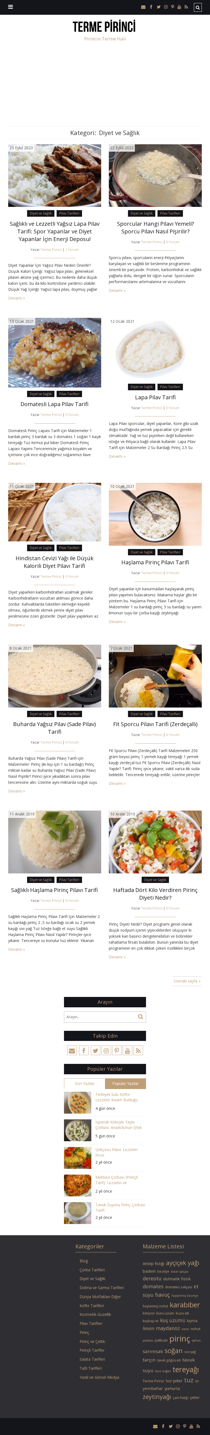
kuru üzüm (165, 1313)
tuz (188, 1380)
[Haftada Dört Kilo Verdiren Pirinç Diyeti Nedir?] (155, 841)
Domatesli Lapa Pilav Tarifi (55, 404)
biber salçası (179, 1271)
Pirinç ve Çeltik (92, 1341)
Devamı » (16, 298)
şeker (195, 1397)
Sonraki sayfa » (187, 981)
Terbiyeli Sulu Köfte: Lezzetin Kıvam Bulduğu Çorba (116, 1098)
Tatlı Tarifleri (91, 1368)
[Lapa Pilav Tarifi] (155, 348)
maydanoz (168, 1328)
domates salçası (178, 1286)
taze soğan (163, 1371)
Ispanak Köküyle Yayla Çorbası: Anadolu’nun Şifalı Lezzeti (118, 1125)
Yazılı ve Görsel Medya (99, 1377)
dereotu (152, 1278)
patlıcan (161, 1340)
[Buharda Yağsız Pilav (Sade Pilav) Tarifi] (54, 675)
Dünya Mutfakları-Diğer (100, 1296)
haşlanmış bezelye (184, 1296)
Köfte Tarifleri (92, 1305)
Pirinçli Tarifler (92, 1350)
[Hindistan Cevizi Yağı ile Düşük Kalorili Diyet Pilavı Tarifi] (54, 511)
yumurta (172, 1388)
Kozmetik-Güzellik (95, 1314)
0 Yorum (172, 242)
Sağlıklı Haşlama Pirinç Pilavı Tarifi (54, 890)
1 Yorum (72, 249)
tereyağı (186, 1369)
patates (148, 1340)
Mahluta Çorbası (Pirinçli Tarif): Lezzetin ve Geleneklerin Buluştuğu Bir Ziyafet (118, 1181)
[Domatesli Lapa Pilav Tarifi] (54, 352)
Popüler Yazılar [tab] (125, 1083)
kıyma (192, 1320)
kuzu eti (182, 1313)
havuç (162, 1294)
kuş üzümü (172, 1320)
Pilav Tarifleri (69, 213)
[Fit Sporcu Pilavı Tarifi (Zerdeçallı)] (155, 675)
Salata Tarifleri (92, 1359)
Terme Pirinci (51, 249)
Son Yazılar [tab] (84, 1083)
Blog (84, 1260)
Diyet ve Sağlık (41, 213)
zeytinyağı (157, 1396)
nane (185, 1329)
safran (196, 1340)
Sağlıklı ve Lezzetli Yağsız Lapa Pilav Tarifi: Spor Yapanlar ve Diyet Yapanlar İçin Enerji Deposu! (55, 231)
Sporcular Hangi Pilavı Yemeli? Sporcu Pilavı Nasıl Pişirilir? (155, 227)
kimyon (149, 1313)
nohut (195, 1328)
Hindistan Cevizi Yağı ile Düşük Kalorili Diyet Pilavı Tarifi (55, 562)
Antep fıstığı (153, 1263)
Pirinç (84, 1332)
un (197, 1381)
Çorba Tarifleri (92, 1269)
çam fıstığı (180, 1397)
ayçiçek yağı (182, 1262)
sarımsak (153, 1351)
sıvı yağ (190, 1351)
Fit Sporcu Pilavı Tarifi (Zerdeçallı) (155, 724)
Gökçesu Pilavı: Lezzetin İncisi (116, 1152)
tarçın (149, 1360)
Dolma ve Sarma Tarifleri (102, 1287)
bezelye (163, 1271)
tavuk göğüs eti (169, 1360)
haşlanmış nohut (155, 1306)
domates (153, 1286)
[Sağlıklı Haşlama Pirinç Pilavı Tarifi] (54, 841)
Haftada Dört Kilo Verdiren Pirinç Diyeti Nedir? (155, 893)
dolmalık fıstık (177, 1278)
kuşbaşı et (151, 1321)
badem (149, 1271)
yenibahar (153, 1388)
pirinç (180, 1338)
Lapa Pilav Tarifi (155, 397)
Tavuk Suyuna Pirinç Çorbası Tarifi (120, 1207)
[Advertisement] (105, 85)
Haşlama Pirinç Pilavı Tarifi (155, 562)
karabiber (185, 1304)
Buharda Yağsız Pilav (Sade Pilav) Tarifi (54, 727)
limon (148, 1328)
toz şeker (174, 1380)
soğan (174, 1350)
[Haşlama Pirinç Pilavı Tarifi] (155, 514)
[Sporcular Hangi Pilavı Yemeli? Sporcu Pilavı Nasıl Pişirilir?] (155, 175)
